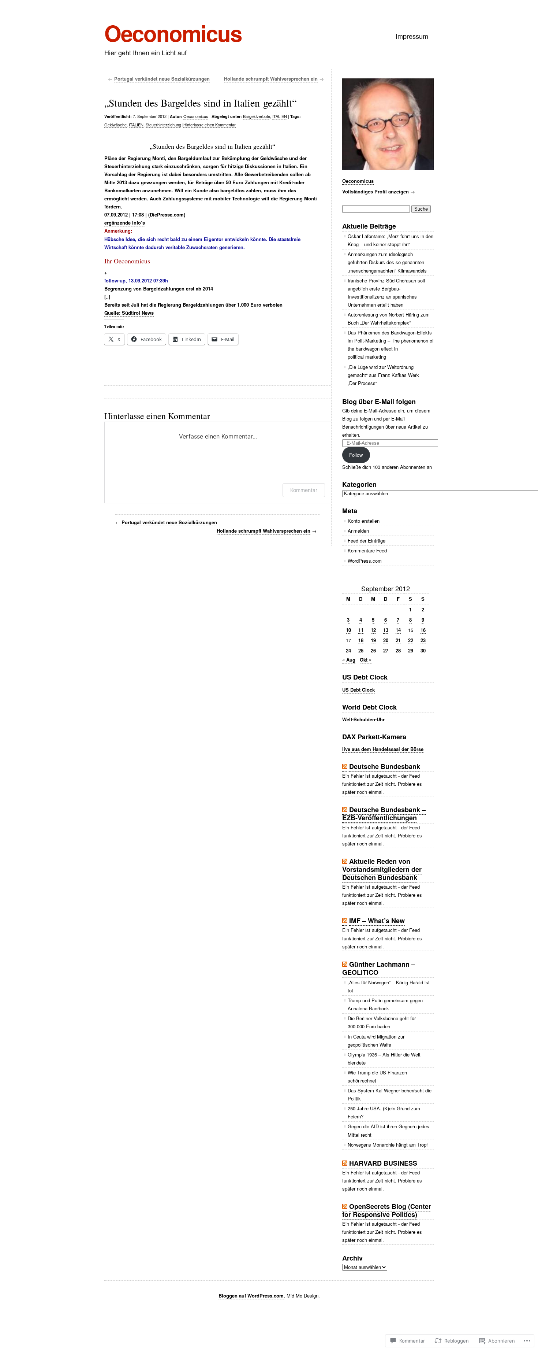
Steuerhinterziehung (163, 124)
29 (410, 650)
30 (423, 650)
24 (348, 650)
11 (360, 629)
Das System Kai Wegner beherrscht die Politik (389, 1094)
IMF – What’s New (377, 920)
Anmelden (358, 530)
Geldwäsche (115, 124)
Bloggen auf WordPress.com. (251, 1295)
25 (360, 650)
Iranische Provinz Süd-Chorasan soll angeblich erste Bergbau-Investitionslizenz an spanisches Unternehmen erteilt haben (386, 292)
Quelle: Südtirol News (129, 312)
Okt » (365, 659)
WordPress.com (365, 560)
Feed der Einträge (366, 540)
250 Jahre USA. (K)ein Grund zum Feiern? (384, 1112)
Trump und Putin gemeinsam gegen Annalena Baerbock (385, 1004)
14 (398, 629)
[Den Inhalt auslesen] (344, 766)
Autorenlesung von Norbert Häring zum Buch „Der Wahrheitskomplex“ (389, 318)
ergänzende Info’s (124, 222)
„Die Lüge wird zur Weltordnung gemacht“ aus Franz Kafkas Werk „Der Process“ (383, 374)
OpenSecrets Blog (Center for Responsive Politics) (386, 1210)
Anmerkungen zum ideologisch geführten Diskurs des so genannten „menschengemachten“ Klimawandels (387, 262)
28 (398, 650)
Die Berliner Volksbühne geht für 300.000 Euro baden (382, 1022)
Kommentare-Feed (367, 550)
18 (360, 640)
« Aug (348, 659)
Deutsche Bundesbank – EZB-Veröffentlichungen (384, 813)
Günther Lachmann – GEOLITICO (378, 968)
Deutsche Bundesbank (384, 766)
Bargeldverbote (256, 116)
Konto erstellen (364, 520)
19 (373, 640)
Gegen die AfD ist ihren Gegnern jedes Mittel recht (388, 1130)
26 (373, 650)
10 (348, 629)
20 (385, 640)
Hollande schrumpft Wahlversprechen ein (271, 78)
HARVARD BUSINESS (383, 1163)
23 (423, 640)
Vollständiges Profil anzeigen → (378, 191)
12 (373, 629)
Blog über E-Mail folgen (379, 401)
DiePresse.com (167, 214)
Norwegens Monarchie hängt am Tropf (388, 1144)
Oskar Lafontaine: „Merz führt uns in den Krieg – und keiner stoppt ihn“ (390, 240)
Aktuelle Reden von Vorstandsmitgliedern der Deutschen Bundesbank (382, 869)
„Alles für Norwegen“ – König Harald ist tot (389, 986)
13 (385, 629)
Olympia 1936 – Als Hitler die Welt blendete (384, 1058)
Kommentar (303, 490)
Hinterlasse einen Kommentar (209, 124)
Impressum (412, 36)
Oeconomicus (173, 32)
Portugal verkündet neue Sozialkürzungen (162, 78)
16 (423, 629)
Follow (356, 454)
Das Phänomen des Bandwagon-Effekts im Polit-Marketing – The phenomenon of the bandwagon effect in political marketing (391, 344)
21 (398, 640)
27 (385, 650)
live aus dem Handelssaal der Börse (382, 748)
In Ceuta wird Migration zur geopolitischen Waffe (376, 1040)
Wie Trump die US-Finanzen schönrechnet (377, 1076)
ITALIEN (279, 116)
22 (410, 640)
